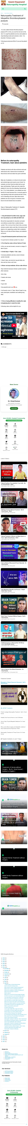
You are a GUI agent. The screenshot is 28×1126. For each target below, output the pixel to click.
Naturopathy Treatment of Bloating (11, 1028)
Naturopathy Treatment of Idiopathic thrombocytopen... (15, 1023)
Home (2, 13)
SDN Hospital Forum (9, 1058)
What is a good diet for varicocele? (11, 1005)
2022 (4, 965)
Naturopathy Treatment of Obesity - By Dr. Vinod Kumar (15, 1018)
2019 (4, 1037)
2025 (4, 959)
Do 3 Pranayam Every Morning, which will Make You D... (15, 1014)
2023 (4, 963)
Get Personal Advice (9, 1071)
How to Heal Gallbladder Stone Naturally (12, 1021)
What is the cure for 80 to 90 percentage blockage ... (14, 994)
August (6, 975)
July (5, 977)
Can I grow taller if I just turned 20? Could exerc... (14, 997)
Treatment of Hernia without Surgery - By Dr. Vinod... (14, 1026)
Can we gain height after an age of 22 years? (13, 1008)
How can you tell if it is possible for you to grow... (14, 998)
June (5, 979)
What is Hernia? (7, 842)
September (6, 974)
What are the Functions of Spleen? (11, 991)
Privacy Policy (8, 1080)
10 (3, 908)
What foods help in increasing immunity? (12, 1024)
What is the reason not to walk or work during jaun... (14, 1001)
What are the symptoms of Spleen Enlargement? (14, 990)
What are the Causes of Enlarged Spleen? (13, 988)
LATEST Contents (7, 708)
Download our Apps (9, 1073)
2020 (4, 1036)
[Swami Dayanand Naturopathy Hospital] (14, 5)
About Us (7, 1051)
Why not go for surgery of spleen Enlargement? (13, 987)
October (6, 972)
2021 (4, 967)
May (5, 981)
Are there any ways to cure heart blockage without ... (14, 995)
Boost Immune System (8, 13)
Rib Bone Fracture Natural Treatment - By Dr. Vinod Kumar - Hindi (13, 822)
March (5, 1030)
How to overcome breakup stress (11, 985)
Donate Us (7, 1081)
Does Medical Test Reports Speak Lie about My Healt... (15, 1020)
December (6, 968)
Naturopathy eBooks (9, 1072)
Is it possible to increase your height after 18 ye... (14, 1004)
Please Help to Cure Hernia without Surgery (13, 1011)
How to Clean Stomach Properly (10, 1017)
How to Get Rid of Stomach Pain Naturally (12, 1013)
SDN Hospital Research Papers (11, 1053)
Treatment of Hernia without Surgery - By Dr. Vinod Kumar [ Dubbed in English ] (12, 769)
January (6, 1034)
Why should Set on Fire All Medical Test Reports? (14, 1016)
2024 (4, 961)
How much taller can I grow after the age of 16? (13, 1000)
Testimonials (7, 1079)
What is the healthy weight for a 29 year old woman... (15, 1003)
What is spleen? (7, 993)
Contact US (7, 1059)
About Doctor (7, 1052)
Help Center (7, 1078)
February (6, 1032)
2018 (4, 1039)
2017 (4, 1041)
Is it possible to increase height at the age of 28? (14, 1010)
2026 (4, 958)
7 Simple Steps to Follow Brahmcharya (12, 984)
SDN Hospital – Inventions (10, 1057)
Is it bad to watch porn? (9, 1007)
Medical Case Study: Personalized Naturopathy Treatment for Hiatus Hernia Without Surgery (13, 804)
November (6, 970)
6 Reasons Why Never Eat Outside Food (12, 1027)
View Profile (14, 408)
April (5, 983)
